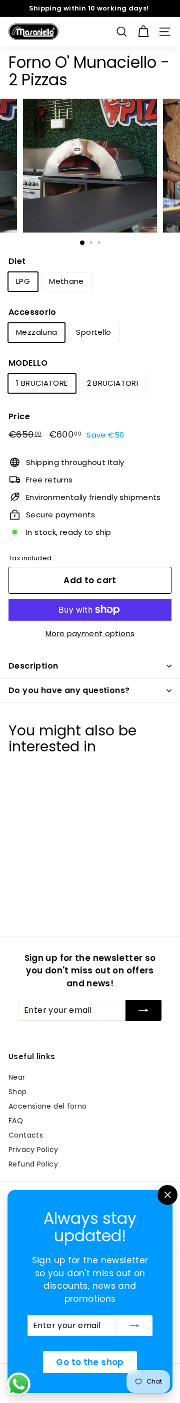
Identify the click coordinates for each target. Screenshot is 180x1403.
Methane (66, 281)
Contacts (25, 1135)
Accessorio (32, 312)
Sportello (93, 332)
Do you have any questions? (69, 690)
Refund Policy (33, 1164)
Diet (17, 261)
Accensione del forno (47, 1106)
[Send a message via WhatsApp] (18, 1384)
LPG (23, 281)
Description (33, 666)
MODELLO (28, 363)
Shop (17, 1092)
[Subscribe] (134, 1325)
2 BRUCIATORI (112, 383)
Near (17, 1077)
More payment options (90, 633)
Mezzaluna (36, 332)
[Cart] (143, 31)
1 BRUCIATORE (42, 383)
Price (19, 416)
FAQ (15, 1121)
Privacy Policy (33, 1150)
